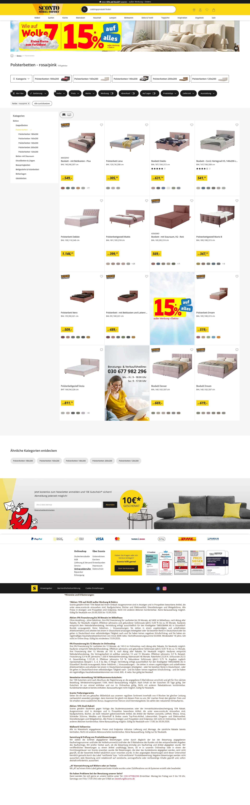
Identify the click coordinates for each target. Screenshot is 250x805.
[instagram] (165, 588)
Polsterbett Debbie (68, 197)
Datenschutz (97, 569)
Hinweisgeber (46, 588)
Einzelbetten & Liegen (25, 161)
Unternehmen (98, 556)
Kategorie (21, 78)
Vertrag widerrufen (82, 569)
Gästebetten (21, 178)
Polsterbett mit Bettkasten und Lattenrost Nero (125, 273)
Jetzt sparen (114, 2)
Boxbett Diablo (156, 122)
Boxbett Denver (156, 346)
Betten (16, 121)
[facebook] (158, 588)
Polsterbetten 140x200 (126, 78)
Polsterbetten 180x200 (47, 78)
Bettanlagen (21, 174)
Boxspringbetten (23, 165)
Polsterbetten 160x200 (86, 78)
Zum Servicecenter (126, 568)
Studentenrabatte (82, 556)
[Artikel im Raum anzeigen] (67, 115)
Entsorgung (79, 575)
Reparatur (78, 572)
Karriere (96, 559)
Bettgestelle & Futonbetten (27, 169)
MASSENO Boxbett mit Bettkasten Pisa (76, 122)
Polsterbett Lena (112, 122)
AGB (76, 559)
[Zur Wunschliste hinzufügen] (101, 125)
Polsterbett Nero (67, 273)
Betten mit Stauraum (25, 156)
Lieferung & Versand (83, 562)
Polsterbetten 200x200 (165, 78)
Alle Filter (17, 92)
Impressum (97, 565)
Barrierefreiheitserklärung (68, 588)
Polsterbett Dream (203, 273)
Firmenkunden (98, 562)
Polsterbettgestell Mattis (115, 197)
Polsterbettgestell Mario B (206, 197)
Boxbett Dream (201, 346)
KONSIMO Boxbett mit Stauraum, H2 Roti (168, 197)
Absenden (110, 504)
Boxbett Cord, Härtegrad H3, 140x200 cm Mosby (216, 122)
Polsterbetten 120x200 (204, 78)
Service (77, 565)
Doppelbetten (22, 125)
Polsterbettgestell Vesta (70, 346)
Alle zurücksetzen (42, 103)
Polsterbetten (22, 130)
